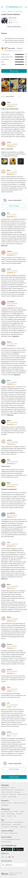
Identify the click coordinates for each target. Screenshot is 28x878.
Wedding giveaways (6, 824)
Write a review (14, 71)
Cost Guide (9, 816)
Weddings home (5, 787)
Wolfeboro (10, 11)
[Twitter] (6, 857)
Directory (3, 803)
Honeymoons (23, 826)
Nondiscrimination (19, 790)
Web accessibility (12, 796)
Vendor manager (10, 813)
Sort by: (3, 96)
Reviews (9, 803)
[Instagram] (13, 857)
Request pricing (14, 777)
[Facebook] (2, 857)
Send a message (14, 206)
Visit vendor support (6, 841)
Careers (3, 792)
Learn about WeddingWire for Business (10, 839)
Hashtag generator (18, 822)
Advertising (17, 792)
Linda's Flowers (19, 11)
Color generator (5, 826)
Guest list (22, 811)
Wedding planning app (6, 822)
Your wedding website (6, 811)
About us (13, 787)
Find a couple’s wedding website (9, 833)
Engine (3, 816)
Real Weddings (14, 826)
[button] (14, 202)
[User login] (26, 7)
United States (8, 865)
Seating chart (19, 813)
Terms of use (4, 794)
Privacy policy (12, 794)
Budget (3, 813)
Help (14, 816)
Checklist (16, 811)
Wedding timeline (17, 824)
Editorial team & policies (7, 790)
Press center (10, 792)
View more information (14, 26)
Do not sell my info (22, 794)
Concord (3, 11)
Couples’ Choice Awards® (19, 803)
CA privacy (3, 796)
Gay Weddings (4, 805)
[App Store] (6, 850)
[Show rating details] (16, 106)
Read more (4, 245)
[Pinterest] (9, 857)
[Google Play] (18, 850)
